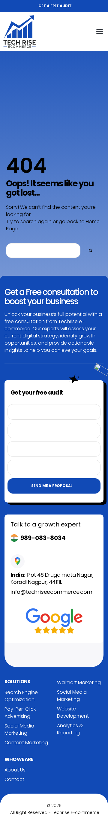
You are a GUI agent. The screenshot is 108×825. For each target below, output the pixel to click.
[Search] (90, 250)
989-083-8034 (43, 538)
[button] (99, 31)
